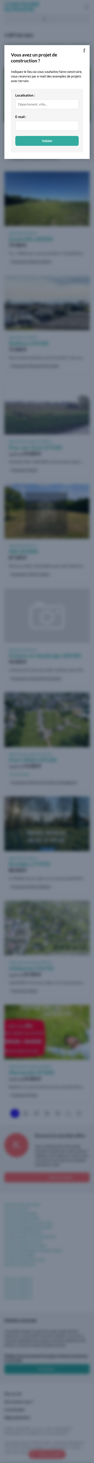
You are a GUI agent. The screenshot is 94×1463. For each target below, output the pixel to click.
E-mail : (20, 117)
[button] (84, 50)
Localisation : (25, 95)
